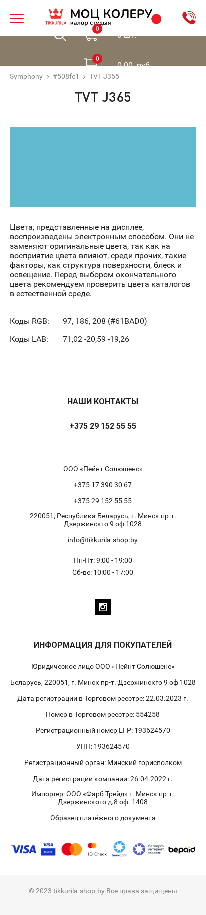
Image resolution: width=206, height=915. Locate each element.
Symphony (26, 76)
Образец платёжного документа (103, 818)
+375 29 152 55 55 (103, 426)
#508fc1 (66, 76)
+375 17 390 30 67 (103, 485)
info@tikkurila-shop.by (103, 540)
